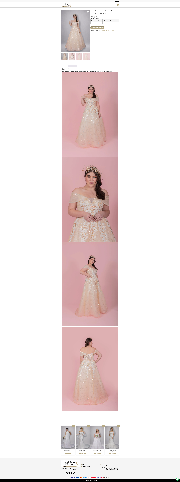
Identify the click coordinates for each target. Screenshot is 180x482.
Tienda (94, 10)
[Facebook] (67, 473)
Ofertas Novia (102, 30)
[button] (117, 5)
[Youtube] (74, 473)
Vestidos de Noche (86, 4)
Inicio (91, 10)
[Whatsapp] (118, 1)
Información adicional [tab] (72, 65)
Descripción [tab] (64, 65)
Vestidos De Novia (94, 4)
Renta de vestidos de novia (100, 10)
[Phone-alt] (116, 1)
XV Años (99, 4)
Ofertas (104, 4)
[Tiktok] (71, 473)
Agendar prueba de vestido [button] (98, 27)
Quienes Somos (111, 4)
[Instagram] (69, 473)
